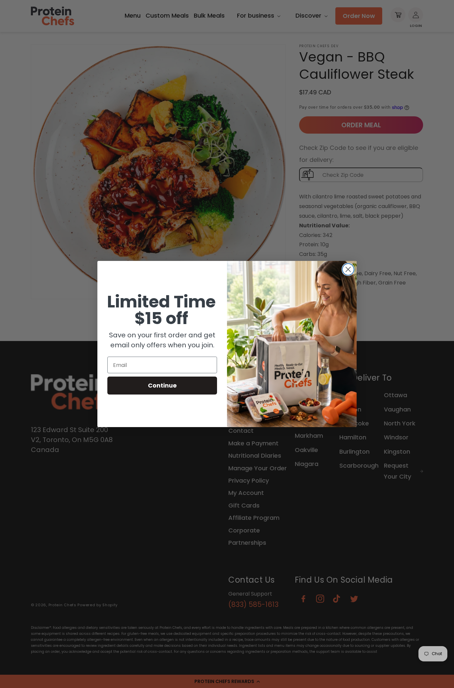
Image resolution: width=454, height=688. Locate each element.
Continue (162, 385)
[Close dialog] (348, 269)
